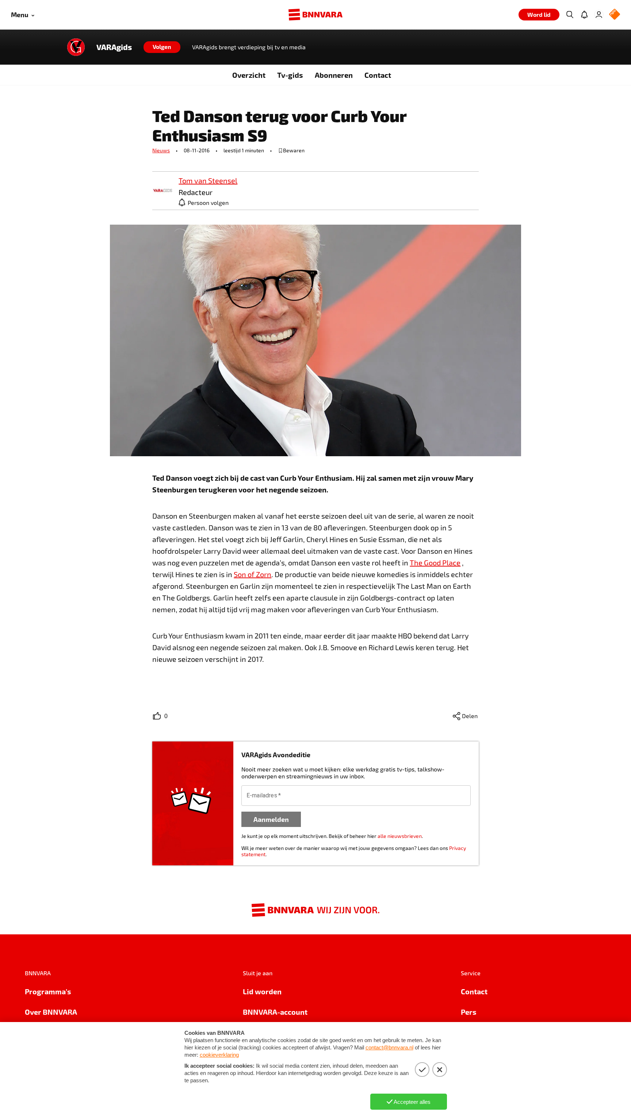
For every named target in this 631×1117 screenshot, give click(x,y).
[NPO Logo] (614, 15)
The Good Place (435, 562)
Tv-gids (290, 74)
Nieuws (161, 150)
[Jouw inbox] (584, 14)
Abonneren (334, 74)
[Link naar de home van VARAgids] (76, 47)
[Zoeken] (569, 14)
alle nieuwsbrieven (400, 836)
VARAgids (114, 47)
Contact (377, 74)
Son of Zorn (252, 574)
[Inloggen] (598, 14)
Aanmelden (271, 819)
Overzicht (248, 74)
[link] (162, 191)
